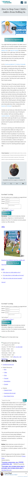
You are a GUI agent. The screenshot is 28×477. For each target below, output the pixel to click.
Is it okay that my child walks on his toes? (13, 275)
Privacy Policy (9, 210)
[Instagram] (11, 361)
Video (5, 372)
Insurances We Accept (9, 393)
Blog (5, 369)
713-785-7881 (18, 347)
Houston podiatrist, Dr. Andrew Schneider (15, 64)
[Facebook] (2, 361)
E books (6, 384)
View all (3, 282)
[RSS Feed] (16, 361)
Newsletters (7, 381)
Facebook (5, 184)
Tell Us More (4, 208)
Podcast (6, 378)
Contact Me (6, 213)
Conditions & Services (8, 364)
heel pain (9, 106)
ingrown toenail (14, 50)
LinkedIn (17, 184)
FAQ (2, 269)
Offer (3, 227)
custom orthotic (5, 116)
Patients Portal (8, 390)
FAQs (5, 375)
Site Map (3, 470)
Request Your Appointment (14, 40)
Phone (3, 201)
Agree (8, 210)
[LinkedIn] (7, 361)
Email (3, 203)
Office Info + (16, 357)
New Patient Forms (9, 396)
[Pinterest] (14, 361)
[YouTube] (9, 361)
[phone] (22, 2)
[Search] (25, 400)
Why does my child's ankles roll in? (12, 272)
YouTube (23, 184)
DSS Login (9, 470)
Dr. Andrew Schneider (14, 178)
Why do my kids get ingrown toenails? (12, 278)
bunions (3, 106)
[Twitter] (5, 361)
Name (3, 199)
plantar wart (4, 50)
